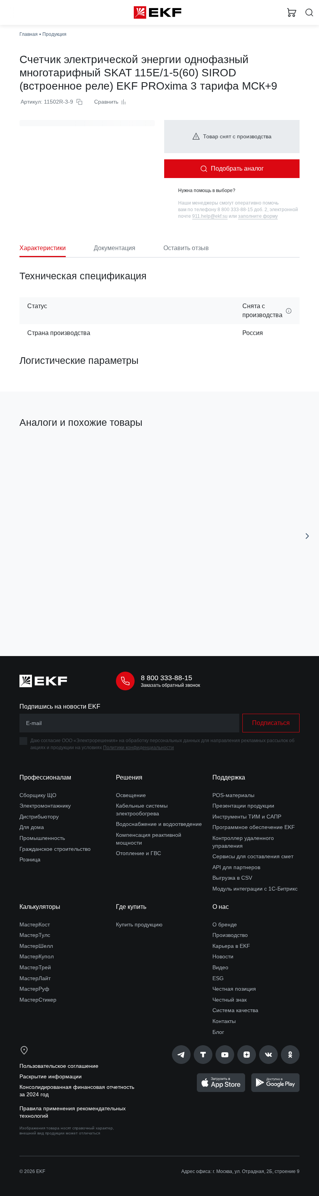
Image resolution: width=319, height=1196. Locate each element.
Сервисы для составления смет (252, 856)
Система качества (235, 1010)
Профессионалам (45, 777)
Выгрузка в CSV (232, 878)
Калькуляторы (39, 906)
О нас (220, 906)
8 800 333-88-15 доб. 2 (242, 209)
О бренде (224, 924)
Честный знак (229, 1000)
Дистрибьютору (39, 816)
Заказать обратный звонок (170, 685)
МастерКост (34, 924)
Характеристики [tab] (42, 248)
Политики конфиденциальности (138, 747)
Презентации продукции (243, 806)
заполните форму (258, 216)
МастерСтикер (37, 1000)
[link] (181, 1054)
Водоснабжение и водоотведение (159, 824)
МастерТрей (35, 967)
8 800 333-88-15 (166, 678)
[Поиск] (309, 12)
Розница (29, 859)
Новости (222, 956)
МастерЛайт (35, 978)
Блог (218, 1032)
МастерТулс (34, 935)
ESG (218, 978)
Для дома (31, 827)
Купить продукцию (139, 924)
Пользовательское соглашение (58, 1066)
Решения (129, 777)
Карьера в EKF (231, 946)
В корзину (84, 615)
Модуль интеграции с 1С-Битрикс (255, 889)
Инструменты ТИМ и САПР (246, 816)
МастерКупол (36, 956)
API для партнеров (236, 867)
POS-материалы (233, 795)
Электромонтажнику (45, 806)
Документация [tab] (114, 248)
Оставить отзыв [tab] (186, 248)
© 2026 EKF (32, 1171)
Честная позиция (234, 989)
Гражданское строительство (55, 849)
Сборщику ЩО (37, 795)
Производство (230, 935)
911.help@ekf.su (210, 216)
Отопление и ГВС (138, 853)
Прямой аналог (42, 449)
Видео (220, 967)
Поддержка (228, 777)
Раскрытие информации (50, 1076)
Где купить (131, 906)
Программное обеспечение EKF (253, 827)
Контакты (224, 1021)
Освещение (131, 795)
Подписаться (271, 723)
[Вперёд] (307, 536)
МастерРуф (34, 989)
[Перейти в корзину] (292, 12)
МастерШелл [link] (36, 946)
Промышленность (42, 838)
